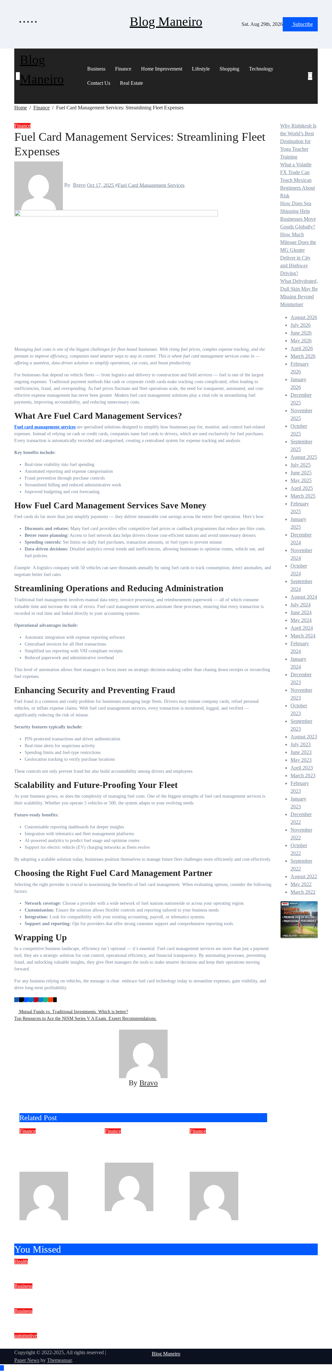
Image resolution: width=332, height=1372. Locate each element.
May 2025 (301, 480)
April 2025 (301, 488)
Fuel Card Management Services (151, 185)
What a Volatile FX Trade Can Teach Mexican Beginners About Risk (297, 180)
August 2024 (303, 597)
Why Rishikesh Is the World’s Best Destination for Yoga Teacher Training (298, 141)
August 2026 (303, 317)
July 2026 (300, 325)
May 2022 (301, 884)
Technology (261, 69)
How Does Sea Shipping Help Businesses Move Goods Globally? (113, 1319)
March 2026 (302, 356)
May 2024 (301, 620)
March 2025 (302, 496)
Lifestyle (201, 69)
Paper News (26, 1360)
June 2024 (301, 612)
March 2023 (302, 775)
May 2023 (301, 760)
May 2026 (301, 340)
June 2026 (301, 333)
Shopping (229, 69)
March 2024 (302, 635)
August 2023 (303, 736)
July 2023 (300, 744)
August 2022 (303, 876)
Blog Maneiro (166, 21)
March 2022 (302, 892)
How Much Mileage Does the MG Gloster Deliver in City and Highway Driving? (136, 1344)
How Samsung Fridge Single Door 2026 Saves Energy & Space (142, 1148)
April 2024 (301, 628)
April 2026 (301, 348)
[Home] (18, 76)
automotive (25, 1335)
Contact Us (98, 83)
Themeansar (59, 1360)
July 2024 (300, 604)
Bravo (79, 185)
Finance (123, 69)
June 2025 (301, 472)
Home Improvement (161, 69)
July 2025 (300, 465)
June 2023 (301, 752)
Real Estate (131, 83)
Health (21, 1261)
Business (96, 69)
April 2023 (301, 767)
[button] (312, 84)
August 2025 (303, 457)
